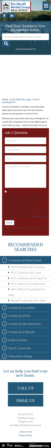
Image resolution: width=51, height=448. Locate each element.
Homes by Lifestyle (21, 332)
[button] (6, 43)
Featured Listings (20, 356)
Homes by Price (19, 316)
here (44, 118)
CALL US (25, 388)
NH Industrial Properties (28, 284)
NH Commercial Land (26, 272)
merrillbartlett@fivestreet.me (25, 425)
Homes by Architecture (24, 324)
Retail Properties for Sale (28, 300)
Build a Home (17, 340)
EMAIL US (25, 400)
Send (10, 222)
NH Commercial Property (29, 278)
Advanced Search (25, 49)
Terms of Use (25, 431)
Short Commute (19, 348)
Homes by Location (21, 308)
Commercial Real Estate (24, 260)
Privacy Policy (38, 216)
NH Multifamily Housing (28, 267)
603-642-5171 (25, 414)
